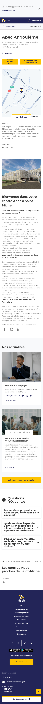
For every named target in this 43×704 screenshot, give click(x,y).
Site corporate (21, 630)
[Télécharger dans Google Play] (27, 651)
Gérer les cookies (9, 673)
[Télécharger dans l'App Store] (15, 651)
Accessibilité (21, 620)
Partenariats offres (21, 623)
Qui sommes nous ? (21, 616)
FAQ (21, 606)
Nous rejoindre (21, 627)
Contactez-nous (21, 662)
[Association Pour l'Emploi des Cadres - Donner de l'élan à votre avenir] (6, 21)
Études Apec (21, 634)
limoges (5, 579)
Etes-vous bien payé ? (16, 386)
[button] (35, 26)
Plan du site (7, 677)
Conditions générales (21, 613)
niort (4, 582)
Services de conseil (22, 609)
